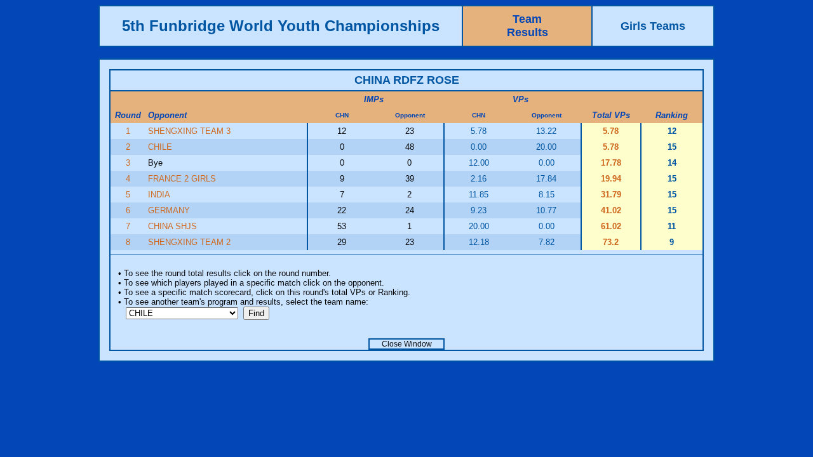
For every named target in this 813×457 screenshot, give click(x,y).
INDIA (159, 194)
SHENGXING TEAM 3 (189, 131)
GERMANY (169, 210)
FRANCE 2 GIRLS (182, 178)
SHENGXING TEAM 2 (189, 242)
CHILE (160, 147)
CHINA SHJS (172, 226)
